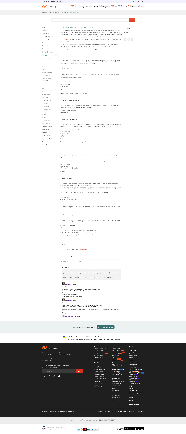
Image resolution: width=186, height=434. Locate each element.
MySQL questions (46, 109)
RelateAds (132, 380)
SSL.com (114, 380)
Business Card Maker (134, 393)
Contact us (46, 1)
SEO (43, 61)
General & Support (47, 37)
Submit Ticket (132, 357)
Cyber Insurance (117, 360)
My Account (45, 129)
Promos (114, 400)
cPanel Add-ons (46, 86)
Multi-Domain (115, 390)
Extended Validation (117, 385)
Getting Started (46, 69)
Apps (43, 27)
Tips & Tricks (45, 115)
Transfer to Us (122, 7)
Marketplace (132, 366)
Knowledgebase (54, 12)
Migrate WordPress (99, 387)
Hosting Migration (46, 112)
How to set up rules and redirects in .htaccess (74, 261)
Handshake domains (101, 353)
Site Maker (132, 387)
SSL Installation (46, 120)
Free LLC (133, 371)
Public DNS (115, 364)
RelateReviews (133, 378)
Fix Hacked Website (118, 352)
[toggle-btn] (56, 55)
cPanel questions (73, 12)
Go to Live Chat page (107, 327)
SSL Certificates (47, 126)
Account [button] (141, 7)
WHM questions (46, 94)
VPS (43, 89)
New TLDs (97, 352)
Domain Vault (46, 34)
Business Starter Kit (135, 369)
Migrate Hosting (116, 373)
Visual (130, 385)
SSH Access (45, 103)
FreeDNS (96, 362)
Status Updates (133, 352)
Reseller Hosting (98, 371)
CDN (113, 357)
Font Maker (132, 388)
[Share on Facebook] (125, 39)
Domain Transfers (47, 52)
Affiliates (44, 133)
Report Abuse (132, 360)
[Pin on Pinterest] (132, 39)
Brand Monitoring (134, 383)
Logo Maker (133, 390)
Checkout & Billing (47, 40)
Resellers (114, 393)
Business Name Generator (136, 392)
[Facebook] (49, 376)
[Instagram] (54, 376)
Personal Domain (98, 355)
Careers (131, 397)
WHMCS (44, 117)
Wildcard (114, 388)
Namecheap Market (99, 357)
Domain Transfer (98, 350)
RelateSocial (133, 376)
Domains (74, 7)
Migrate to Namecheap (100, 378)
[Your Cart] (133, 1)
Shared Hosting (98, 367)
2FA (113, 362)
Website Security (117, 350)
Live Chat (131, 359)
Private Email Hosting (99, 376)
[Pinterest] (59, 376)
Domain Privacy (116, 348)
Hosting (81, 7)
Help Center (133, 7)
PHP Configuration (47, 58)
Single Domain (115, 387)
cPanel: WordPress (47, 83)
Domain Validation (116, 383)
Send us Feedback (134, 404)
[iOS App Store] (139, 428)
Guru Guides (132, 347)
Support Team (102, 277)
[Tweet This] (128, 39)
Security (114, 7)
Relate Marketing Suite (136, 373)
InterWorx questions (47, 64)
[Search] (142, 1)
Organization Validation (118, 381)
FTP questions (45, 106)
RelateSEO (132, 374)
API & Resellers (46, 136)
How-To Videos (133, 355)
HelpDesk (84, 249)
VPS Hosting (97, 373)
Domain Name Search (100, 348)
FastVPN (44, 145)
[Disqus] (91, 300)
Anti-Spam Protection (117, 366)
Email (96, 7)
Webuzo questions (47, 66)
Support (44, 12)
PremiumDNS (46, 142)
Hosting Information (47, 72)
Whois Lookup (98, 359)
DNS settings (45, 97)
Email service (46, 123)
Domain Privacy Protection (47, 47)
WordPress (89, 7)
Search (132, 20)
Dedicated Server (46, 91)
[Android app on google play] (129, 428)
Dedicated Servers (99, 374)
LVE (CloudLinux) (46, 100)
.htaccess (64, 39)
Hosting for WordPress (100, 369)
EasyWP (44, 31)
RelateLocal (133, 381)
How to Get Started (134, 367)
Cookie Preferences (140, 411)
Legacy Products (47, 139)
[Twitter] (44, 376)
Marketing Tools (104, 7)
